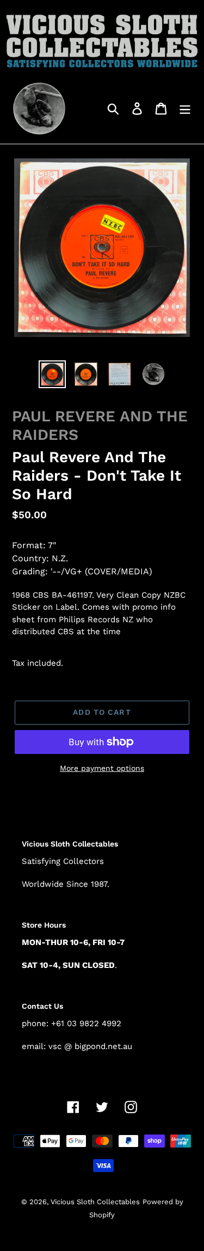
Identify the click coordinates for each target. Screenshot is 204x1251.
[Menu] (185, 108)
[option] (52, 374)
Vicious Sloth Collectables (95, 1202)
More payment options (102, 768)
